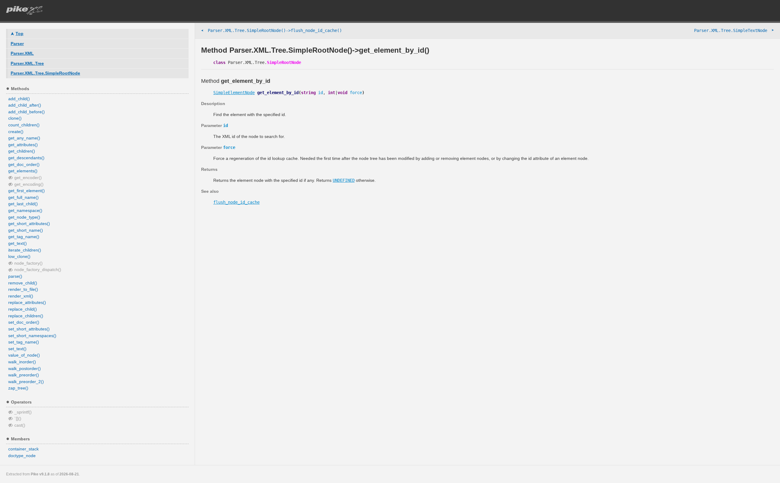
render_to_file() (23, 289)
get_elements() (22, 170)
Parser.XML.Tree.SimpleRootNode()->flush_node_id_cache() (271, 30)
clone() (15, 118)
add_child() (19, 98)
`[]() (17, 418)
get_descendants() (26, 157)
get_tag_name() (23, 236)
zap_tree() (18, 388)
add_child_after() (24, 105)
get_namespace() (25, 210)
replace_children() (25, 315)
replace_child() (22, 309)
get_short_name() (25, 230)
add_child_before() (26, 111)
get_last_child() (23, 203)
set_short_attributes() (29, 328)
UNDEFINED (344, 180)
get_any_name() (24, 138)
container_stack (23, 448)
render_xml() (20, 296)
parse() (15, 276)
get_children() (21, 151)
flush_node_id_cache (236, 202)
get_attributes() (23, 144)
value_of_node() (24, 355)
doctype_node (22, 455)
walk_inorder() (22, 361)
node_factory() (28, 263)
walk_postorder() (24, 368)
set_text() (17, 348)
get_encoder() (28, 177)
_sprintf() (23, 412)
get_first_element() (26, 190)
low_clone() (19, 256)
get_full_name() (23, 197)
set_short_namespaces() (32, 335)
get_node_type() (24, 217)
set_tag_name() (23, 342)
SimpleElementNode (234, 92)
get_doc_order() (24, 164)
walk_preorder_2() (26, 381)
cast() (19, 425)
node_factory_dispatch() (37, 269)
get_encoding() (29, 184)
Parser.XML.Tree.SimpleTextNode (734, 30)
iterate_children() (24, 250)
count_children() (24, 124)
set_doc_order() (23, 322)
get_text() (17, 243)
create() (15, 131)
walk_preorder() (23, 374)
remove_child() (22, 282)
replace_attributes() (27, 302)
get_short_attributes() (29, 223)
